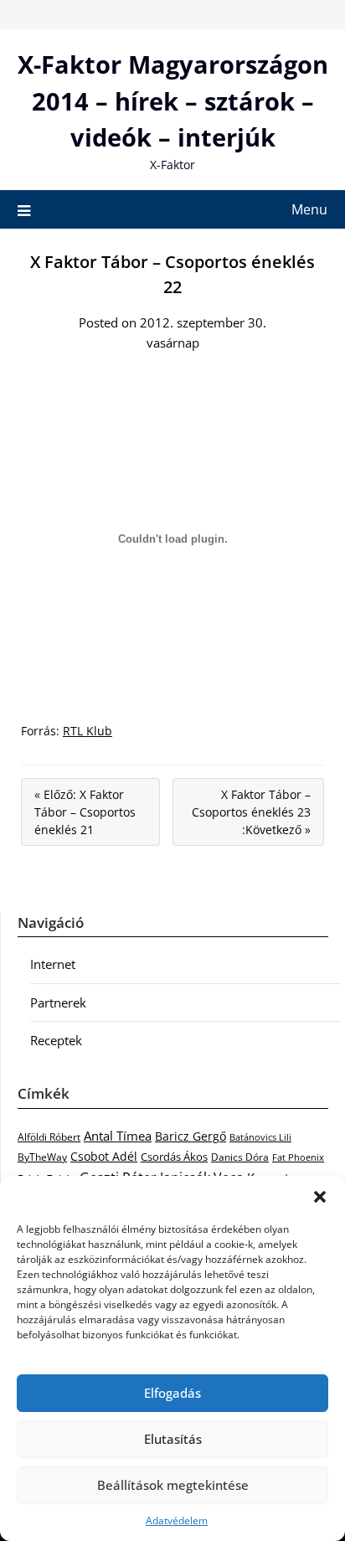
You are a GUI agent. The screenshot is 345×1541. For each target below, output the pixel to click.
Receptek (56, 1040)
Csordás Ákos (174, 1156)
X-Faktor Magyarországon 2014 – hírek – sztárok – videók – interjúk (173, 100)
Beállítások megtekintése (173, 1485)
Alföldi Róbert (49, 1136)
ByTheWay (42, 1157)
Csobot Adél (103, 1156)
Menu (309, 209)
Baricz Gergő (190, 1136)
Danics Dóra (240, 1157)
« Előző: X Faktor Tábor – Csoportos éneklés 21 (85, 812)
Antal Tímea (118, 1135)
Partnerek (58, 1002)
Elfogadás (172, 1392)
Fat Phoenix (298, 1157)
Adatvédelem (177, 1520)
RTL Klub (87, 731)
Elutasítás (173, 1438)
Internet (52, 964)
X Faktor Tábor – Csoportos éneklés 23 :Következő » (251, 812)
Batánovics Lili (260, 1137)
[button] (320, 1196)
